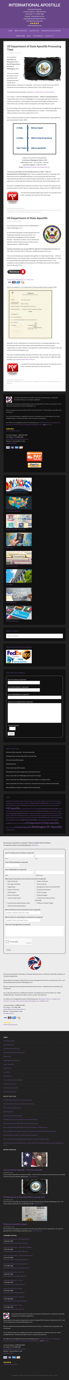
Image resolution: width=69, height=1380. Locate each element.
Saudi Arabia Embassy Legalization (23, 817)
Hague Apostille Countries (11, 1060)
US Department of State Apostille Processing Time (21, 756)
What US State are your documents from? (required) (23, 909)
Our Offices (9, 584)
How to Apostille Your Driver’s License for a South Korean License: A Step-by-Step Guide (32, 783)
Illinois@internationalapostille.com (14, 1292)
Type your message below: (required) (20, 702)
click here (35, 845)
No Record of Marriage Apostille (47, 813)
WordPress (49, 1375)
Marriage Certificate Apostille (31, 813)
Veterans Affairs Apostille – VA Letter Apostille (20, 752)
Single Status (11, 887)
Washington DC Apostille (33, 212)
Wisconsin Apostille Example (14, 760)
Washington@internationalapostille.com (15, 1243)
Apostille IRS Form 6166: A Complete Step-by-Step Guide (23, 787)
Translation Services (12, 621)
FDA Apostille (42, 808)
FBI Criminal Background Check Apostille (29, 808)
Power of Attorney (13, 889)
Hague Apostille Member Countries (16, 493)
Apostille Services (8, 1044)
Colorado (15, 424)
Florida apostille (53, 808)
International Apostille (34, 5)
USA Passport (11, 892)
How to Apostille (8, 1064)
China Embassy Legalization (39, 803)
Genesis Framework (39, 1375)
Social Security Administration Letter (18, 903)
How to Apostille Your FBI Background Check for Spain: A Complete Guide (28, 779)
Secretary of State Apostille (52, 817)
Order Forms (7, 1068)
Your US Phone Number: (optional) (16, 862)
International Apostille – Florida (13, 1280)
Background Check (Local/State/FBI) (48, 887)
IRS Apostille (52, 811)
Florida (25, 424)
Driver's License (42, 892)
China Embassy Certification (23, 803)
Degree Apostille (29, 805)
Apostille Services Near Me (11, 1048)
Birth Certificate (12, 881)
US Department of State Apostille (43, 92)
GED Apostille (12, 811)
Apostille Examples (9, 1041)
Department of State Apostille (30, 210)
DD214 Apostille (11, 764)
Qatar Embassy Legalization (41, 815)
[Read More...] (34, 1176)
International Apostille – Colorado (13, 1297)
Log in (55, 1375)
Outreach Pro (27, 1375)
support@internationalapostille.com (34, 18)
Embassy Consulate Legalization (15, 529)
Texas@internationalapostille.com (13, 1309)
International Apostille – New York (13, 1272)
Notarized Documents (44, 889)
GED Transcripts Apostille (32, 811)
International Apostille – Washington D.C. (15, 1264)
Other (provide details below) (16, 906)
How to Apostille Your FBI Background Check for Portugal (23, 775)
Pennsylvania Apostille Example (15, 768)
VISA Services (10, 547)
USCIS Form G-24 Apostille (19, 823)
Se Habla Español (11, 443)
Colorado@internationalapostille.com (14, 1301)
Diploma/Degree (42, 895)
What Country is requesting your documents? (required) (24, 917)
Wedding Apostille (10, 829)
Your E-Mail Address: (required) (19, 694)
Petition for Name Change (45, 903)
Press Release (7, 1076)
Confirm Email (39, 875)
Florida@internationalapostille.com (14, 1284)
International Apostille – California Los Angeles (17, 1247)
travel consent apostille (44, 820)
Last (36, 858)
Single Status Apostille (29, 820)
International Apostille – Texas (12, 1305)
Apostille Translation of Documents (14, 1052)
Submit (11, 734)
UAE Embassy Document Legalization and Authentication (23, 772)
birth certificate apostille (26, 801)
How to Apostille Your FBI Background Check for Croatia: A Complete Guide (26, 1139)
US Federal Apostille (23, 827)
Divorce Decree (42, 884)
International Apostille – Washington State (16, 1239)
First (6, 858)
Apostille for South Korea (13, 801)
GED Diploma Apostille (20, 811)
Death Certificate (42, 881)
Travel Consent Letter (14, 898)
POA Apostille (58, 813)
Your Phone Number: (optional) (18, 687)
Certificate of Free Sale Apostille (48, 801)
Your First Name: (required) (17, 679)
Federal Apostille (19, 208)
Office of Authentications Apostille (50, 210)
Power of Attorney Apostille (14, 815)
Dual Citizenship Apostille (53, 805)
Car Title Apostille (36, 801)
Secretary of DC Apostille (39, 817)
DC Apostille (18, 210)
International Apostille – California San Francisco (18, 1255)
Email (6, 875)
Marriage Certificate (13, 884)
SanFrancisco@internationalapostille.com (16, 1259)
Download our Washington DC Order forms (20, 279)
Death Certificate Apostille (17, 805)
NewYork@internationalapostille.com (14, 1276)
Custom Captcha (14, 725)
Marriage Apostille (17, 813)
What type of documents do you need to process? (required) (25, 879)
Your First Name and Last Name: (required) (19, 853)
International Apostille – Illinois (12, 1288)
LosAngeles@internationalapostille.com (15, 1251)
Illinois (30, 424)
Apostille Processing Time (34, 21)
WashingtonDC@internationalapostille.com (36, 167)
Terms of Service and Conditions (13, 1080)
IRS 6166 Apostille (43, 811)
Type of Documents (12, 566)
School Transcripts (13, 895)
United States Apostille (13, 511)
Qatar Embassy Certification (28, 815)
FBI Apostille (13, 808)
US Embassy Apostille (9, 1091)
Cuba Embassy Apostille (53, 803)
